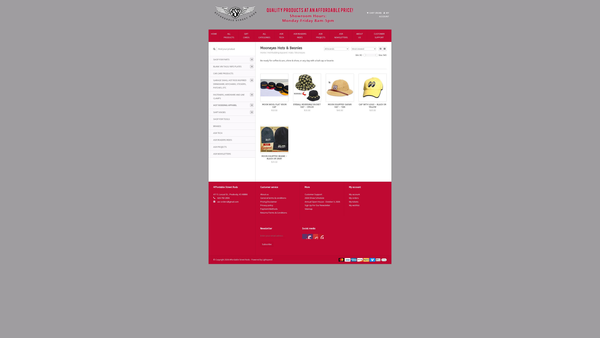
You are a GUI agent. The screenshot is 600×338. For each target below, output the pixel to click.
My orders (354, 198)
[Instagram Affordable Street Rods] (321, 236)
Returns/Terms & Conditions (273, 212)
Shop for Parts (221, 59)
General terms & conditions (273, 198)
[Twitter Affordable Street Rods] (310, 236)
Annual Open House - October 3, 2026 (322, 201)
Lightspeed (267, 259)
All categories (264, 35)
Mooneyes (300, 52)
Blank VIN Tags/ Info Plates (227, 66)
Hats (291, 52)
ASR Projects (320, 35)
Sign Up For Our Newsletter (317, 205)
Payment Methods (269, 208)
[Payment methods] (342, 259)
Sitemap (308, 208)
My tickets (353, 201)
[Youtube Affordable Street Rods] (315, 236)
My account (354, 194)
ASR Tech (281, 35)
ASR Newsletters (341, 35)
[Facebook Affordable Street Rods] (304, 236)
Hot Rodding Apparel (225, 105)
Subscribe (267, 244)
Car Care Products (223, 73)
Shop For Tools (221, 119)
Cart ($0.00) (375, 12)
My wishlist (354, 205)
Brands (217, 126)
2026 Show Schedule (314, 198)
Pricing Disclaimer (268, 201)
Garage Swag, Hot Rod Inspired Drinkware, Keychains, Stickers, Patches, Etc (229, 84)
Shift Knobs (219, 112)
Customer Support (379, 35)
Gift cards (246, 35)
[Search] (214, 49)
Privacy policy (266, 205)
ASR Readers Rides (300, 35)
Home (214, 33)
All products (229, 35)
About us (359, 35)
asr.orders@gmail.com (228, 201)
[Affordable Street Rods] (285, 15)
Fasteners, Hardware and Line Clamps (229, 96)
